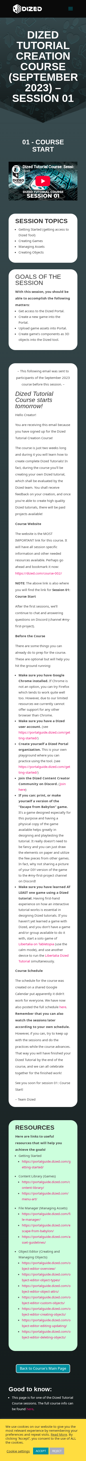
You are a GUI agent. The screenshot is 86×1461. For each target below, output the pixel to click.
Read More (59, 1434)
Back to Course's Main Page (43, 1368)
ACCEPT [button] (41, 1451)
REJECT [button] (57, 1451)
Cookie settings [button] (18, 1451)
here (29, 1409)
